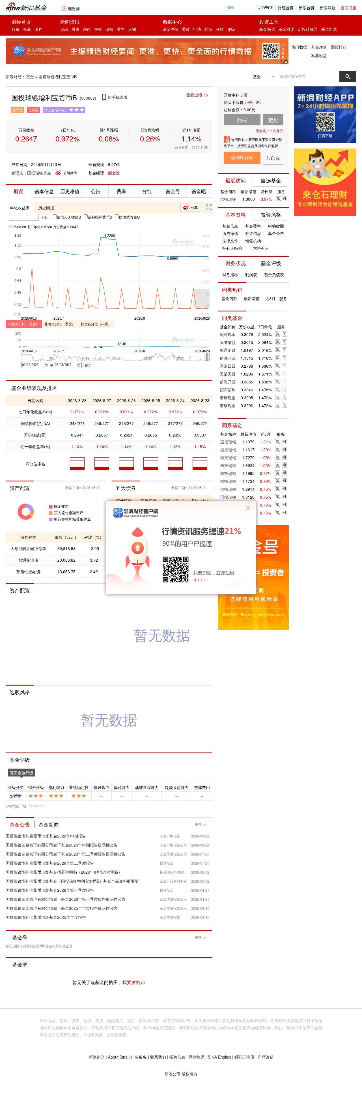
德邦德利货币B (100, 217)
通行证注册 (244, 1057)
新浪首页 (306, 7)
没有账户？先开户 (269, 130)
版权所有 (189, 1074)
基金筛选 (267, 29)
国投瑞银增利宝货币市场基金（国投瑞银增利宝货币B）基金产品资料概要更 (72, 881)
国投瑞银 (228, 199)
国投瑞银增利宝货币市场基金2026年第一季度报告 (50, 890)
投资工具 (269, 21)
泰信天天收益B (69, 217)
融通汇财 (228, 350)
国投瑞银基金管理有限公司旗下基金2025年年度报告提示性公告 (62, 908)
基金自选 (329, 29)
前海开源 (228, 358)
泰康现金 (228, 397)
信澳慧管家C (129, 217)
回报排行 (339, 47)
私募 (27, 29)
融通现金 (228, 334)
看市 (75, 29)
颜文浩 (114, 173)
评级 (231, 29)
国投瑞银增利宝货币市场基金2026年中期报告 (46, 836)
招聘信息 (177, 1057)
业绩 (186, 29)
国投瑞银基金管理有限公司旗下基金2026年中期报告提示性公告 (62, 845)
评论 (87, 29)
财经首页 (286, 7)
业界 (121, 29)
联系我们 (158, 1057)
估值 (208, 29)
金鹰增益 (228, 342)
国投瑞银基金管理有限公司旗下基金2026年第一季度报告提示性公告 (66, 899)
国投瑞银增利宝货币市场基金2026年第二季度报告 (50, 863)
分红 (220, 29)
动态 (64, 29)
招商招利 (228, 389)
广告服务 (139, 1057)
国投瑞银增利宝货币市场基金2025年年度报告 (46, 917)
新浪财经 (13, 76)
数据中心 (172, 21)
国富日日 (228, 366)
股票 (16, 29)
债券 (38, 29)
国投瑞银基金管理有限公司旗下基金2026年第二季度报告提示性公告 (66, 854)
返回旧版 (348, 7)
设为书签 (265, 7)
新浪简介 (97, 1057)
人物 (132, 29)
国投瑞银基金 (39, 173)
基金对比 (286, 29)
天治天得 (228, 374)
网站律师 (196, 1057)
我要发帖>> (133, 982)
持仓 (98, 29)
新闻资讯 (69, 21)
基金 (30, 76)
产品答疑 (265, 1057)
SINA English (219, 1057)
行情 (197, 29)
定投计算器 (308, 29)
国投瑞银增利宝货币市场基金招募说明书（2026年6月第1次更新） (64, 872)
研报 (109, 29)
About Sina (118, 1057)
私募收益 (319, 55)
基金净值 (170, 29)
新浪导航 (327, 7)
